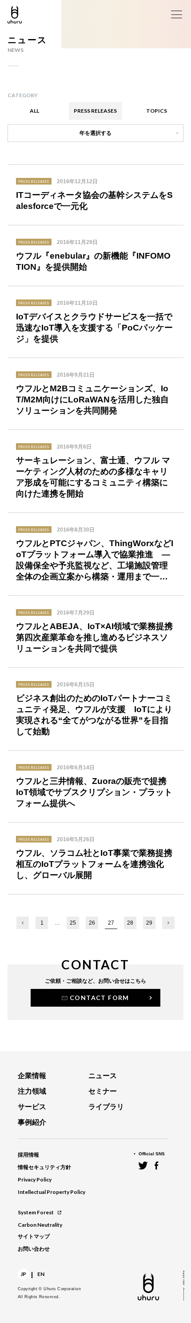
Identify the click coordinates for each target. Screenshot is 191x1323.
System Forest (36, 1212)
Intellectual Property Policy (51, 1192)
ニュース (102, 1075)
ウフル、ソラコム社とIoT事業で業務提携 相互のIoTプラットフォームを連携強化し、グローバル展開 (95, 864)
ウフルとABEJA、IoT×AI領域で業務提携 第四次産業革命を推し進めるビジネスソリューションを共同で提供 (95, 637)
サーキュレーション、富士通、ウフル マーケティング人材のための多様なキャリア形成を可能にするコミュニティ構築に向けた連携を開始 (93, 477)
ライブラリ (106, 1106)
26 (92, 923)
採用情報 (28, 1155)
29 (149, 923)
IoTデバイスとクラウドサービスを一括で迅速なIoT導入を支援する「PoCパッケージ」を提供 (94, 327)
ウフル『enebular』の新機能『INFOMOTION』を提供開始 (93, 261)
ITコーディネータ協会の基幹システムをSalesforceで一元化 (94, 200)
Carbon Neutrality (40, 1224)
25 (73, 923)
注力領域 (32, 1091)
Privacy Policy (35, 1179)
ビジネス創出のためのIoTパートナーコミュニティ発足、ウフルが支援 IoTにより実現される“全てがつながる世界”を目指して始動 (94, 714)
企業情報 (32, 1075)
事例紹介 (32, 1122)
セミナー (102, 1091)
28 (130, 923)
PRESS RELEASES (95, 110)
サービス (32, 1106)
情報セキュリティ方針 (44, 1167)
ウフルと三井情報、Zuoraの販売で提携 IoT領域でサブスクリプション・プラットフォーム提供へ (95, 792)
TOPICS (156, 110)
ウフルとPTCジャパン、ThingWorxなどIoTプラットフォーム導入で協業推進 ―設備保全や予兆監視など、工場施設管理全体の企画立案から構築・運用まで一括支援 (94, 560)
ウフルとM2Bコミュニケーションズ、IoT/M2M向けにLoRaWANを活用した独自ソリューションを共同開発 (92, 399)
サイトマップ (34, 1236)
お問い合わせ (34, 1249)
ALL (34, 110)
